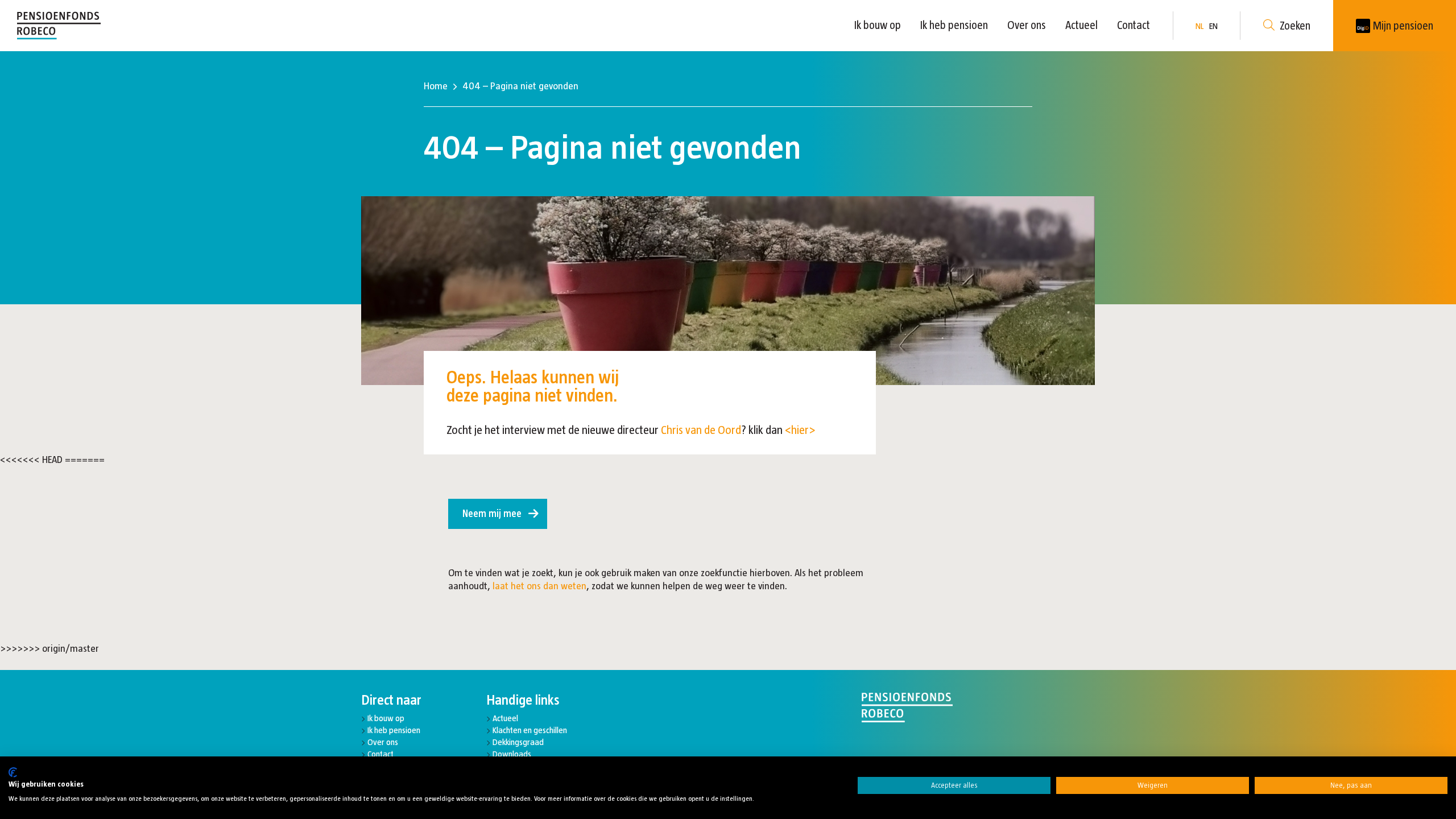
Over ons (1026, 25)
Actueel (1081, 25)
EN (1213, 26)
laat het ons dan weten (539, 586)
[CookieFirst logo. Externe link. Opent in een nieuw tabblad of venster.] (13, 772)
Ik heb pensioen (954, 25)
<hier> (800, 429)
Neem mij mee (492, 513)
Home (436, 86)
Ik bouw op (877, 25)
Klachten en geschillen (530, 730)
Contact (1133, 25)
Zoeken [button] (1295, 25)
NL (1199, 26)
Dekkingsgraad (518, 742)
